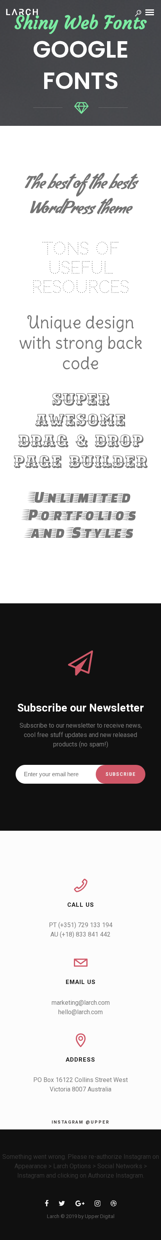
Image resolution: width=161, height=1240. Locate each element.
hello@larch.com (80, 1012)
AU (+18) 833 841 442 (80, 934)
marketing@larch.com (81, 1002)
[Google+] (80, 1205)
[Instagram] (97, 1205)
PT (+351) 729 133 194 (81, 925)
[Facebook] (46, 1205)
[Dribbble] (113, 1205)
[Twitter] (62, 1205)
